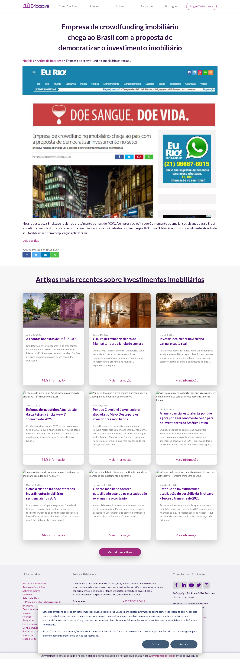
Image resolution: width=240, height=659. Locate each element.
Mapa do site (29, 638)
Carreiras (27, 594)
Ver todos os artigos (120, 552)
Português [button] (172, 6)
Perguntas (147, 6)
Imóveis (95, 6)
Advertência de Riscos (162, 655)
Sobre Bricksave (31, 590)
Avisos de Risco (31, 598)
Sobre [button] (120, 6)
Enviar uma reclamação (34, 631)
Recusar (184, 644)
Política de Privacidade (34, 583)
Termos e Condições (33, 587)
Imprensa (27, 635)
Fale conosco (29, 623)
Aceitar (156, 644)
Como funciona (68, 6)
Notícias (28, 61)
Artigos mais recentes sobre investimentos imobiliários (120, 279)
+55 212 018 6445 (134, 601)
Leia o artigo (30, 240)
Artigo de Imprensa (50, 61)
